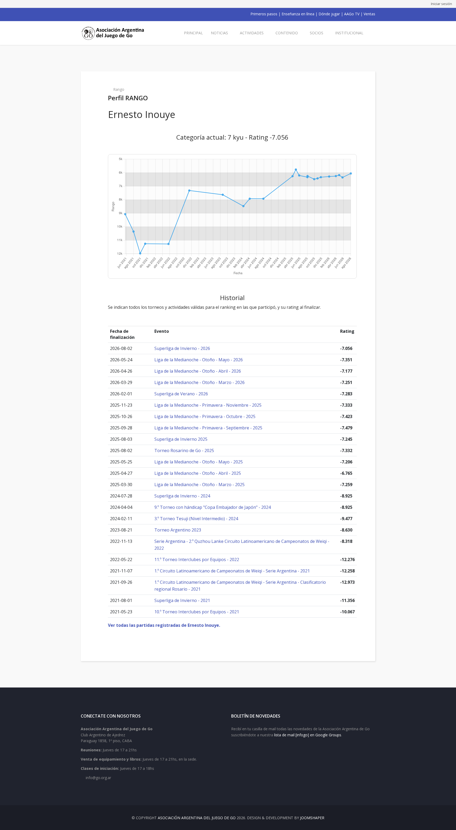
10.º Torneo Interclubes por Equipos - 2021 (196, 612)
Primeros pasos (263, 13)
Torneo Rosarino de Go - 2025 (184, 450)
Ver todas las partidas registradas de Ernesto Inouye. (164, 625)
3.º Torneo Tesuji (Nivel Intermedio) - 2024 (196, 518)
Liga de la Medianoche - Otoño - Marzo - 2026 (199, 382)
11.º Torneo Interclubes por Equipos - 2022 (196, 559)
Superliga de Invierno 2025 (180, 439)
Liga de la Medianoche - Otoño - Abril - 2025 (197, 473)
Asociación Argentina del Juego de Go (197, 817)
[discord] (117, 14)
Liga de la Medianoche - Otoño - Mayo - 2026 (198, 360)
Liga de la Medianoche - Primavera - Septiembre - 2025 (208, 428)
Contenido (287, 32)
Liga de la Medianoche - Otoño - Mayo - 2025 (198, 462)
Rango (118, 89)
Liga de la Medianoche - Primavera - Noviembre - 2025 (208, 405)
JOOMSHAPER (312, 817)
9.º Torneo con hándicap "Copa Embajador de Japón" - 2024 (212, 507)
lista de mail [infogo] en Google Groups (307, 734)
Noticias (219, 32)
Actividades (252, 32)
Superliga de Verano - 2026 (181, 394)
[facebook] (82, 14)
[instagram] (103, 14)
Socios (316, 32)
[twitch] (110, 14)
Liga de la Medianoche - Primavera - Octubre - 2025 (204, 416)
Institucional (349, 32)
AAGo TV (351, 13)
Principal (193, 32)
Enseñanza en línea (298, 13)
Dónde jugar (329, 13)
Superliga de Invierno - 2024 (182, 496)
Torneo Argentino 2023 (177, 530)
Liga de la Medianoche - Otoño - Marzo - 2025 (199, 484)
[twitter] (89, 14)
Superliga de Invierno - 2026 (182, 348)
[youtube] (96, 14)
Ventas (369, 13)
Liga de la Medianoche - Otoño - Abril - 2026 (197, 371)
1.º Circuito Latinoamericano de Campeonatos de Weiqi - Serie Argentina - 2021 (232, 571)
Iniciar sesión (441, 3)
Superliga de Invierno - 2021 (182, 600)
